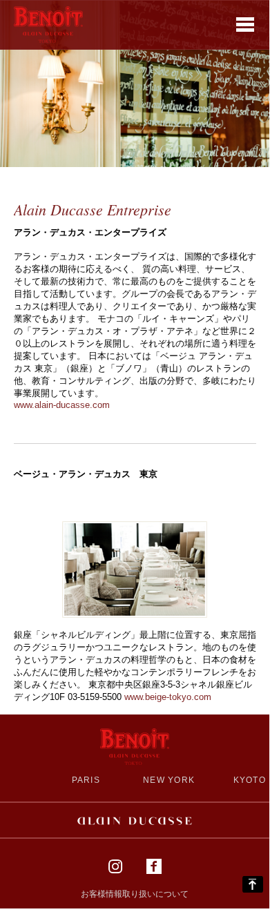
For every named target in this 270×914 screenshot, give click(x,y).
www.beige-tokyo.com (167, 697)
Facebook (154, 866)
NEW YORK (169, 779)
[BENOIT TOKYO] (48, 24)
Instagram (115, 866)
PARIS (86, 779)
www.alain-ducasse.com (62, 405)
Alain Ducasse (134, 820)
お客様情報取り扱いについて (135, 894)
